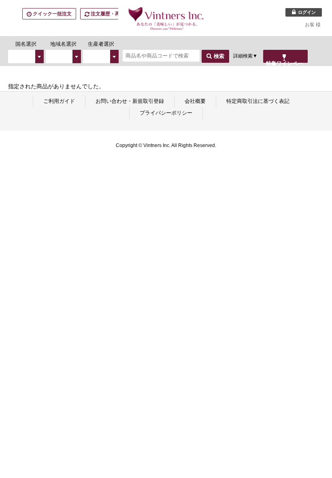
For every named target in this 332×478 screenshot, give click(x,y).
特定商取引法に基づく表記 (257, 101)
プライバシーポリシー (166, 113)
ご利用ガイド (59, 101)
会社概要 (195, 101)
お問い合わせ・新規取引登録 (130, 101)
